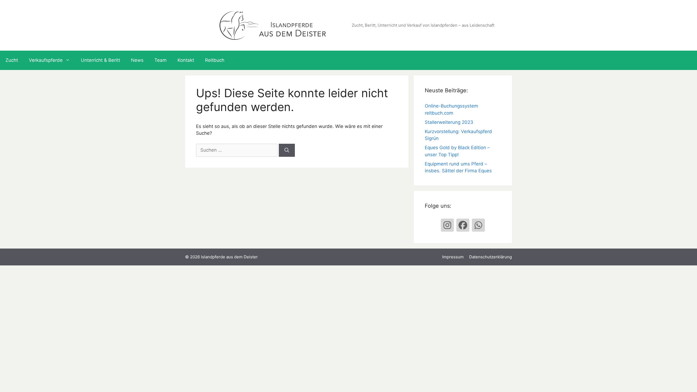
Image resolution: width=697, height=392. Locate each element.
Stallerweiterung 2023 (449, 122)
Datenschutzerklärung (490, 256)
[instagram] (447, 225)
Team (160, 60)
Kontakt (186, 60)
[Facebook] (462, 225)
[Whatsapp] (478, 225)
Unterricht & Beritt (100, 60)
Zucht (11, 60)
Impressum (453, 256)
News (137, 60)
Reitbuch (214, 60)
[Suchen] (287, 150)
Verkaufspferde (46, 60)
